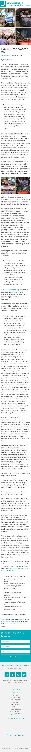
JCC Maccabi (15, 714)
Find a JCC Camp (15, 709)
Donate (15, 702)
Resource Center (15, 711)
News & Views (15, 704)
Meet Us (15, 693)
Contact (15, 695)
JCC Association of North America (14, 4)
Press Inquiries (15, 700)
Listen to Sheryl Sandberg (10, 290)
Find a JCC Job (15, 697)
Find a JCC (15, 707)
